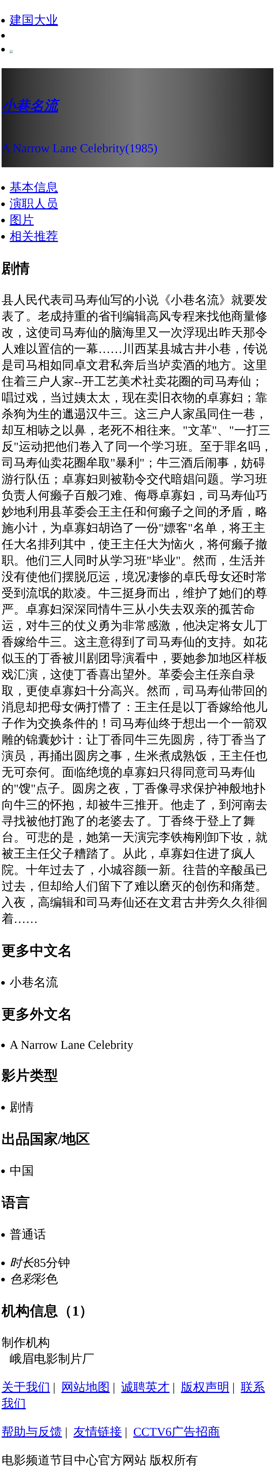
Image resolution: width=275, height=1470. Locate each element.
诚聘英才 (145, 1387)
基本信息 (34, 187)
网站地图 (85, 1387)
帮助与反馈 (32, 1431)
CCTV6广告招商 (176, 1431)
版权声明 (205, 1387)
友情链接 (97, 1431)
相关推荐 (34, 236)
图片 (22, 220)
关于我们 (26, 1387)
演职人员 (34, 203)
